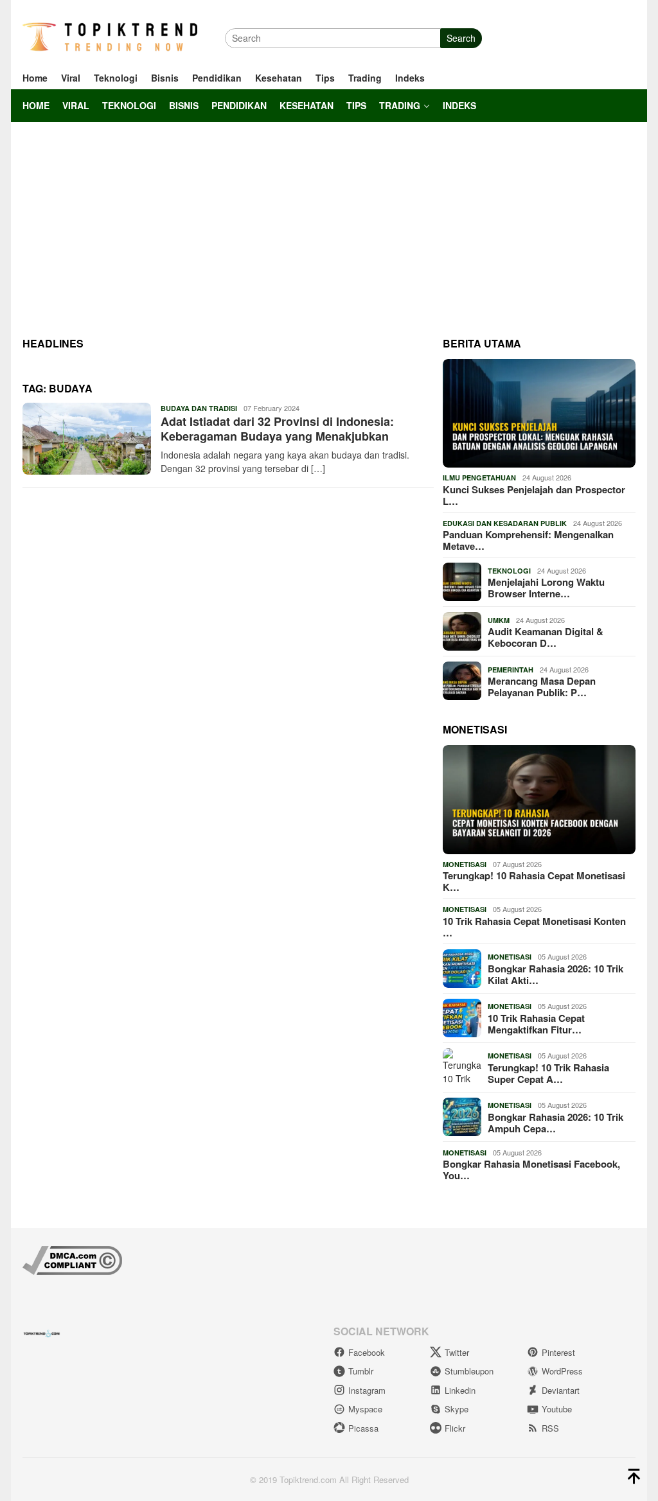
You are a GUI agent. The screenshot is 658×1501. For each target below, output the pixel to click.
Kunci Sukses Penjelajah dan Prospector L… (534, 495)
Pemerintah (510, 669)
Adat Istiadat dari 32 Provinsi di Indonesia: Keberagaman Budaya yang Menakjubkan (277, 428)
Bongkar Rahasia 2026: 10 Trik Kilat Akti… (555, 974)
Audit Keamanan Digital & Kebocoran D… (545, 637)
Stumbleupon (469, 1371)
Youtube (557, 1409)
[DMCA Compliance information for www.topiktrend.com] (72, 1259)
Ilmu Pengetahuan (479, 477)
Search (461, 37)
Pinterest (558, 1352)
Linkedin (460, 1390)
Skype (456, 1409)
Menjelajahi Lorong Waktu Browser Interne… (546, 587)
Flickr (455, 1428)
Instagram (367, 1390)
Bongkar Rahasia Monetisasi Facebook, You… (531, 1169)
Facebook (366, 1352)
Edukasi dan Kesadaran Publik (505, 523)
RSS (550, 1428)
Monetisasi (464, 864)
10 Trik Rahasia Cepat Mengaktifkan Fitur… (536, 1023)
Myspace (365, 1409)
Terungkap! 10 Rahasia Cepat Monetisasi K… (534, 881)
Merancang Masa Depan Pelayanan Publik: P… (542, 686)
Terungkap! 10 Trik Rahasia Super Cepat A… (548, 1073)
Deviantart (561, 1390)
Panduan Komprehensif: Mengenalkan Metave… (528, 540)
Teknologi (509, 570)
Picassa (363, 1428)
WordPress (562, 1371)
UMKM (499, 620)
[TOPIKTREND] (109, 36)
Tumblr (360, 1371)
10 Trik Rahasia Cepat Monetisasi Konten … (534, 926)
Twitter (457, 1352)
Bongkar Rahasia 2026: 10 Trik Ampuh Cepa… (555, 1122)
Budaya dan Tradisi (199, 408)
